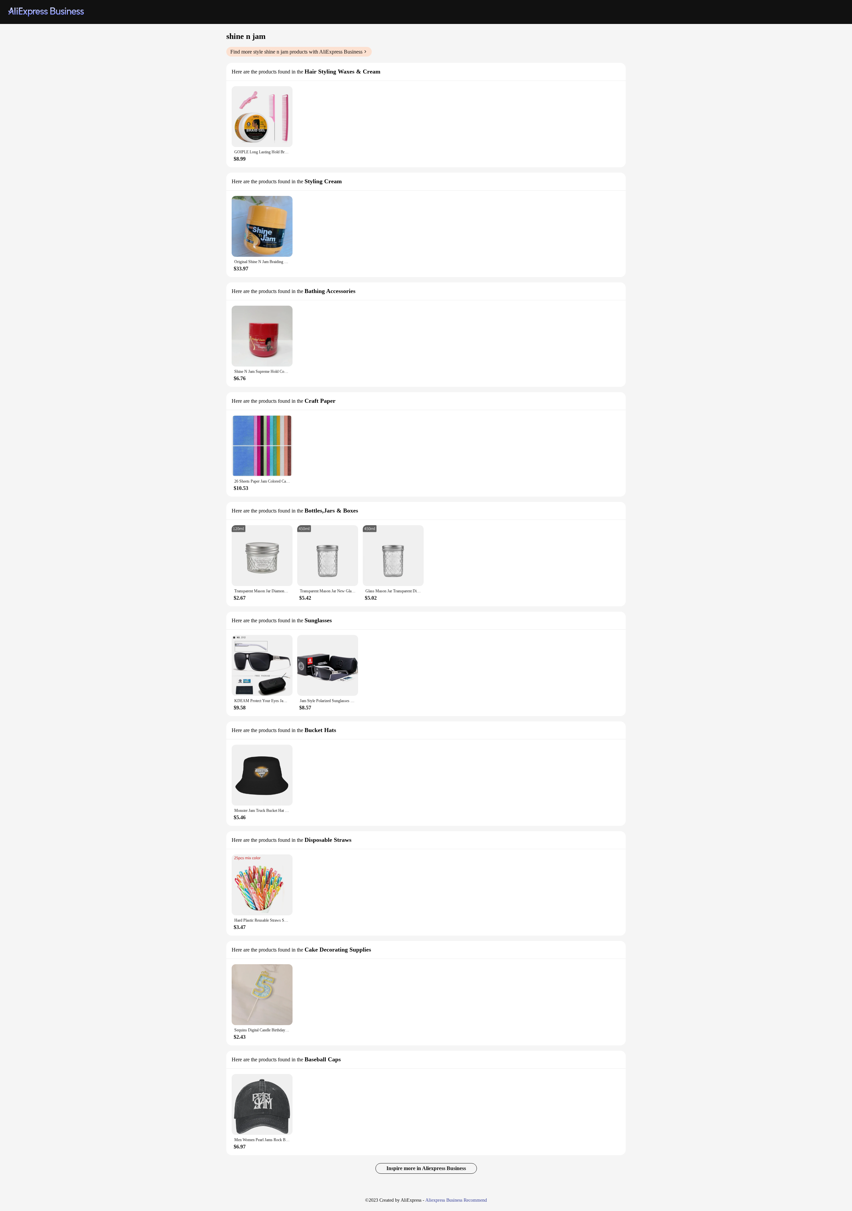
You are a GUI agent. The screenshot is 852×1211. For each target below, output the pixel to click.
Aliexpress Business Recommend (456, 1200)
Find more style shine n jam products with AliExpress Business (296, 52)
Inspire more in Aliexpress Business (426, 1168)
